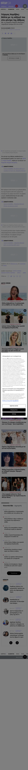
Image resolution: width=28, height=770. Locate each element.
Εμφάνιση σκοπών (14, 405)
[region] (14, 385)
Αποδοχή (14, 414)
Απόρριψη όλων (14, 409)
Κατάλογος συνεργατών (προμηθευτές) (10, 400)
